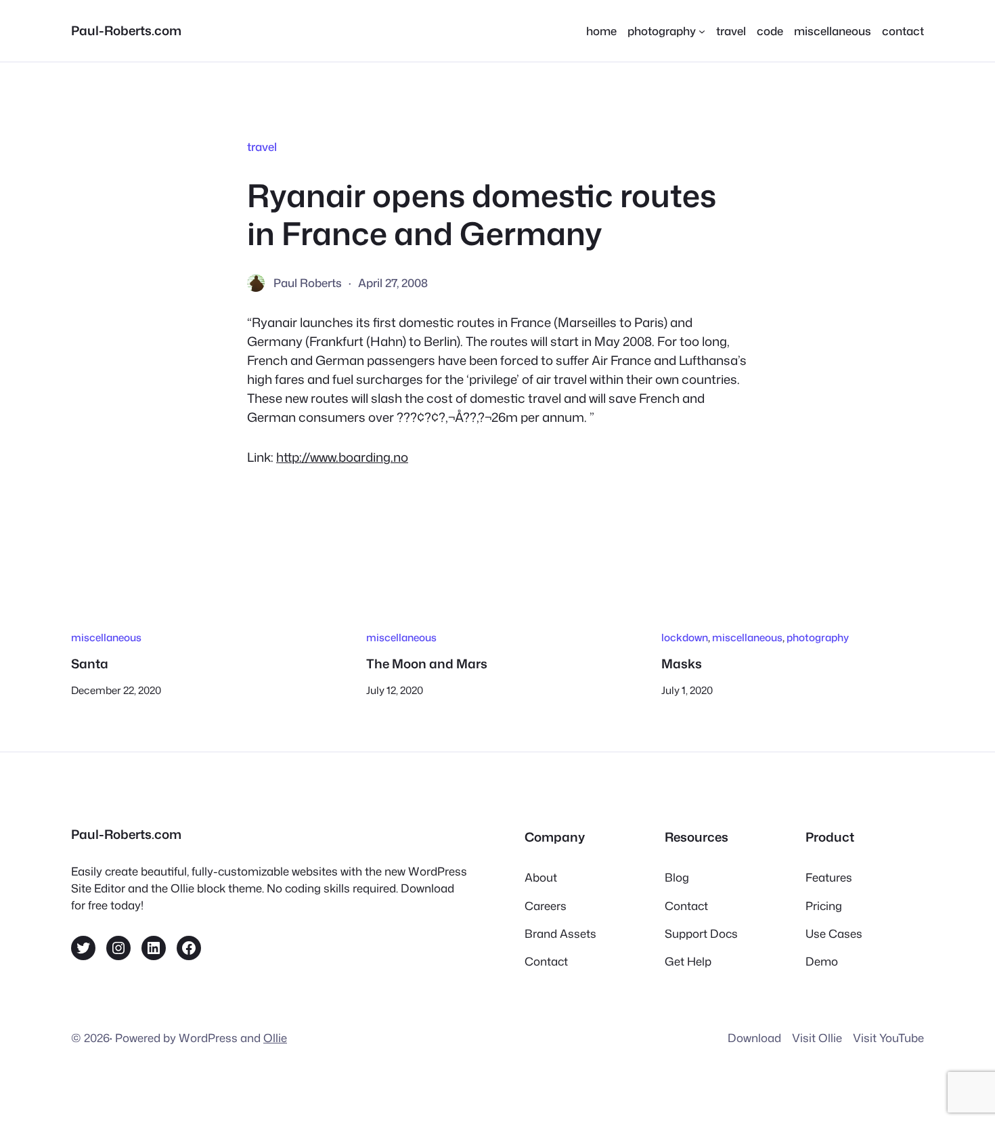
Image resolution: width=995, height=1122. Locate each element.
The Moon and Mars (426, 663)
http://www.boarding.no (342, 457)
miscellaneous (106, 637)
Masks (681, 663)
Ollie (275, 1037)
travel (262, 146)
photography (818, 637)
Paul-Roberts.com (126, 30)
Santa (89, 663)
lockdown (684, 637)
